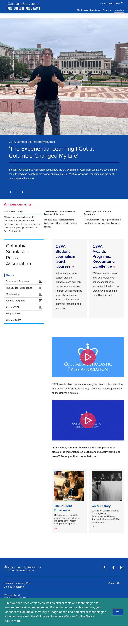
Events (111, 3)
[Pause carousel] (16, 192)
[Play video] (88, 357)
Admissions (119, 10)
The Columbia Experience (88, 10)
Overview (11, 275)
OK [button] (117, 612)
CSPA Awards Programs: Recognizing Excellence (104, 256)
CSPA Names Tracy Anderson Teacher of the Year (59, 212)
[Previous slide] (11, 192)
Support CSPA (13, 313)
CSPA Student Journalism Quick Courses (65, 256)
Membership (24, 294)
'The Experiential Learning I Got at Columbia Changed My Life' (51, 152)
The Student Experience (24, 288)
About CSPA (24, 307)
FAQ (118, 3)
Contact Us (114, 583)
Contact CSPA (13, 320)
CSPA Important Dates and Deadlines (98, 212)
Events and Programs (24, 281)
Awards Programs (24, 301)
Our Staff (104, 3)
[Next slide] (22, 192)
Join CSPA (13, 211)
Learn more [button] (13, 620)
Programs (107, 10)
